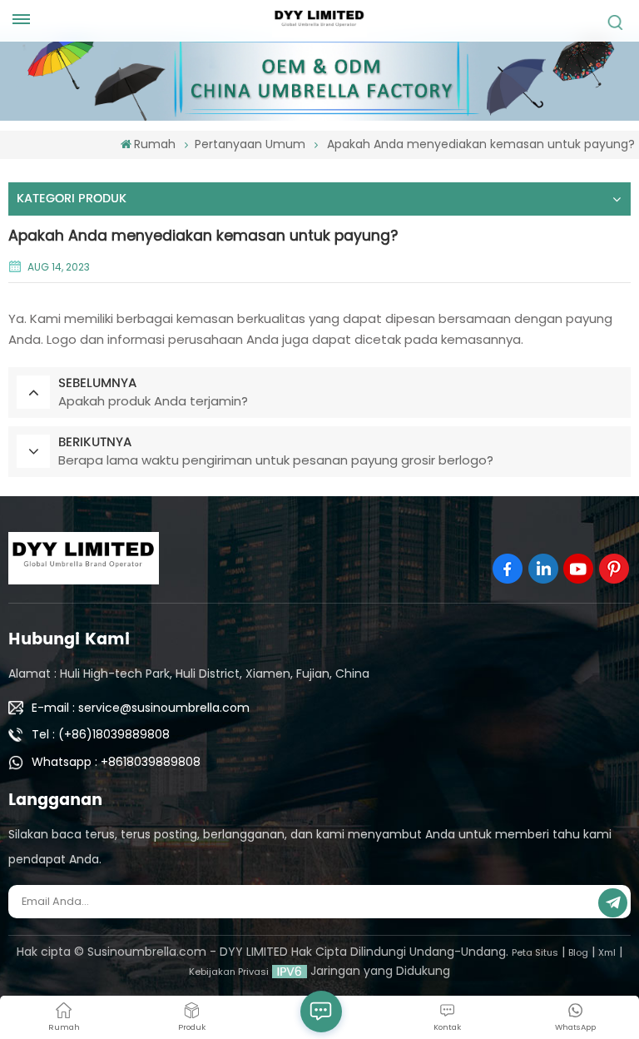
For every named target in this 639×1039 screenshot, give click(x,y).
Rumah (155, 144)
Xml (607, 952)
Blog (578, 952)
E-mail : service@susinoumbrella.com (141, 707)
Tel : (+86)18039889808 (101, 734)
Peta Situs (535, 952)
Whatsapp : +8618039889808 (116, 761)
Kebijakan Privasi (229, 971)
